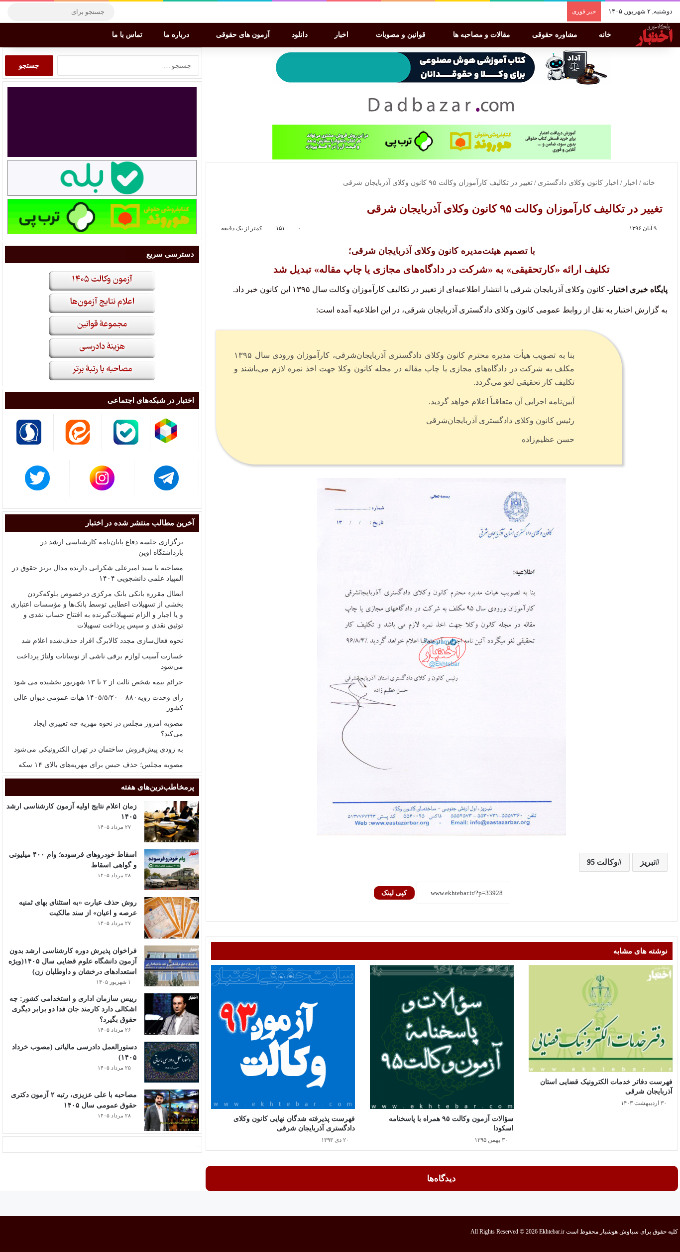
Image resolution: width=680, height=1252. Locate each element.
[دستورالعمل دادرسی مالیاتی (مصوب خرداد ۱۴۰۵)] (171, 1062)
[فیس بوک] (171, 12)
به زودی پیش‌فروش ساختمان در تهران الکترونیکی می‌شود (98, 749)
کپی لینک (394, 893)
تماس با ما (128, 34)
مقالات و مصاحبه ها (482, 34)
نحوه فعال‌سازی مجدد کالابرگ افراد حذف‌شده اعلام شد (102, 640)
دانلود (301, 34)
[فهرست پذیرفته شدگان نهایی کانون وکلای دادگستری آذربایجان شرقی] (283, 1037)
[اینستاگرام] (141, 12)
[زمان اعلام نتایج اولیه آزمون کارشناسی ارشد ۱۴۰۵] (171, 821)
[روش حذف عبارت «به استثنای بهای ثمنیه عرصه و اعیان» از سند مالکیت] (171, 918)
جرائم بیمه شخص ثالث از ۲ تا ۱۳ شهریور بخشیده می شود (98, 682)
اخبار (342, 34)
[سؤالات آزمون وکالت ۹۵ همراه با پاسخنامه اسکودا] (442, 1037)
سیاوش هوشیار (619, 1231)
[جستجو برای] (17, 12)
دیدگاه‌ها (441, 1178)
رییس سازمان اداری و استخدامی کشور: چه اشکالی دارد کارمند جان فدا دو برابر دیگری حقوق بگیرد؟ (73, 1009)
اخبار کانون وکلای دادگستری (578, 182)
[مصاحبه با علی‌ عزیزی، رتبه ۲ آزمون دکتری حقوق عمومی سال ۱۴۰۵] (171, 1110)
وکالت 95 (602, 862)
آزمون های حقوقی (244, 34)
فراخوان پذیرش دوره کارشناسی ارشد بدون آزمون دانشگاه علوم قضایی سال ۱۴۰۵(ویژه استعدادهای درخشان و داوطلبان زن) (72, 961)
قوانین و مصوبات (402, 34)
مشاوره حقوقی (555, 34)
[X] (156, 12)
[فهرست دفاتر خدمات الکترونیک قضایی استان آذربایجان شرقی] (601, 1018)
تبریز (648, 862)
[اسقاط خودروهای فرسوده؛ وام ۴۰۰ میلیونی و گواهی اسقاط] (171, 870)
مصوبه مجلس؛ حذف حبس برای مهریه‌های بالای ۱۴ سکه (100, 765)
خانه (606, 34)
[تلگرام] (126, 12)
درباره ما (177, 34)
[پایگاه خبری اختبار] (654, 34)
